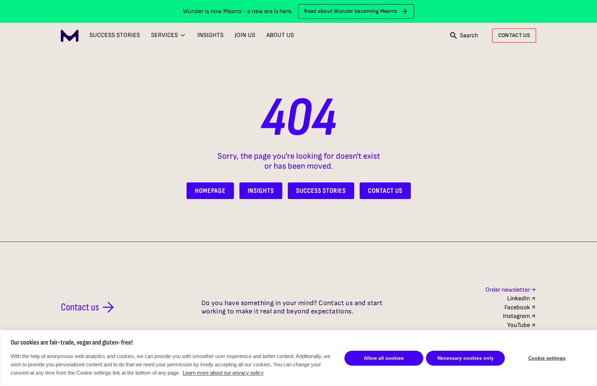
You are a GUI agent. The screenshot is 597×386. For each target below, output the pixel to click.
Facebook (517, 307)
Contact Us (385, 191)
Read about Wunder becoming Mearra (350, 11)
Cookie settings (547, 358)
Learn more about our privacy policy (223, 373)
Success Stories (114, 35)
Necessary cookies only (465, 358)
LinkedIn (518, 298)
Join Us (245, 35)
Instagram (516, 316)
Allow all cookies (384, 358)
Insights (210, 35)
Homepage (210, 191)
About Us (280, 35)
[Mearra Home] (69, 36)
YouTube (518, 325)
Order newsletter (507, 289)
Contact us (80, 307)
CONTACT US (514, 35)
